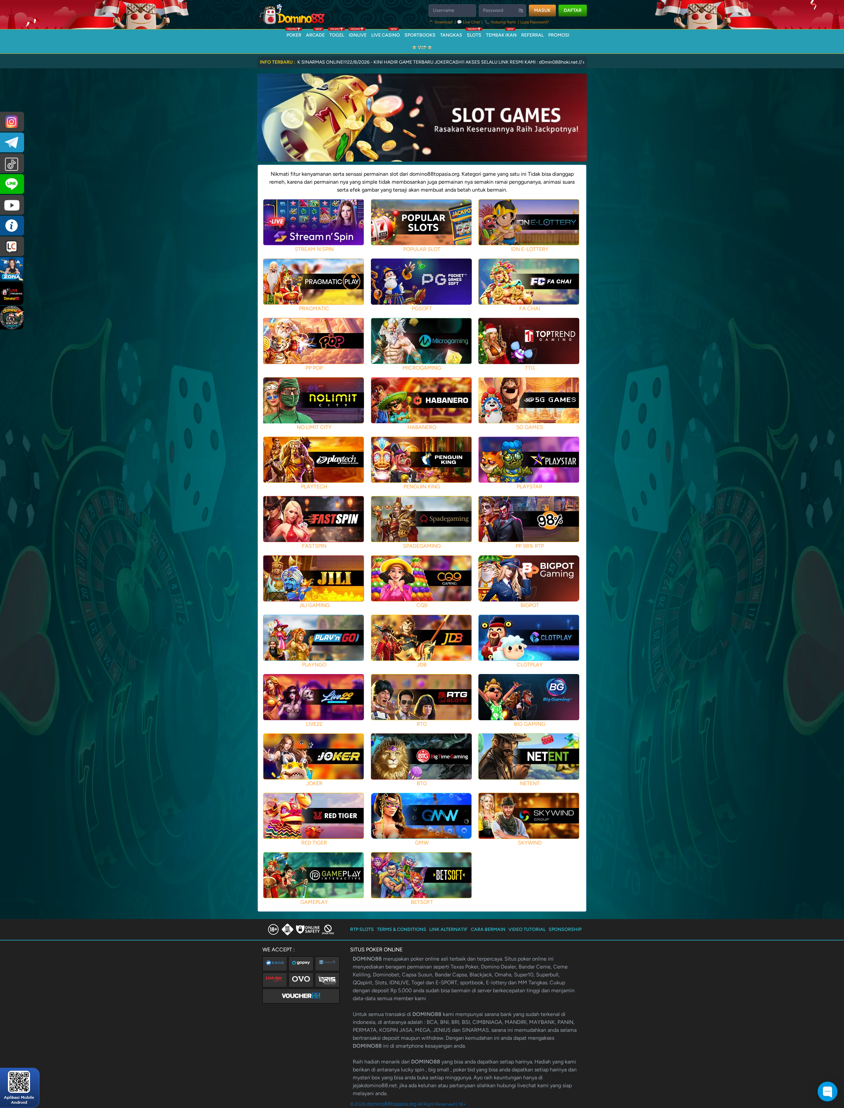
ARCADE (315, 33)
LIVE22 (314, 724)
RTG (422, 724)
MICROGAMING (422, 368)
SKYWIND (530, 843)
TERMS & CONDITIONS (401, 929)
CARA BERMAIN (488, 929)
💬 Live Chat (468, 22)
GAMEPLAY (314, 902)
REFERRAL (532, 35)
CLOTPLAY (530, 665)
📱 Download (441, 22)
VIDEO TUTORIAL (527, 929)
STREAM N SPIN (314, 249)
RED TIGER (314, 843)
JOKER (314, 783)
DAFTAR (573, 10)
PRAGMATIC (314, 308)
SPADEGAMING (422, 546)
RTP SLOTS (362, 929)
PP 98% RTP (530, 546)
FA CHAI (529, 308)
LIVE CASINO (385, 33)
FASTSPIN (314, 546)
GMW (422, 843)
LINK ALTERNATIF (448, 929)
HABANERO (421, 427)
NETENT (530, 783)
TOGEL (336, 33)
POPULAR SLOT (421, 249)
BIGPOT (530, 605)
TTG (530, 368)
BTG (422, 783)
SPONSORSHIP (565, 929)
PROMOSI (558, 35)
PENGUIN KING (422, 486)
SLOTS (474, 33)
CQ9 (421, 605)
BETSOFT (422, 902)
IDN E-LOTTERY (530, 249)
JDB (422, 665)
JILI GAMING (314, 605)
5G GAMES (529, 427)
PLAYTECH (314, 486)
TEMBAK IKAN (501, 33)
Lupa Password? (534, 22)
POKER (293, 33)
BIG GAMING (529, 724)
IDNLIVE (358, 33)
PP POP (314, 368)
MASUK (542, 10)
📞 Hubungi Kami (500, 22)
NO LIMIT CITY (314, 427)
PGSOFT (422, 308)
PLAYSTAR (529, 486)
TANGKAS (451, 35)
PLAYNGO (314, 665)
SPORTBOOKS (420, 35)
